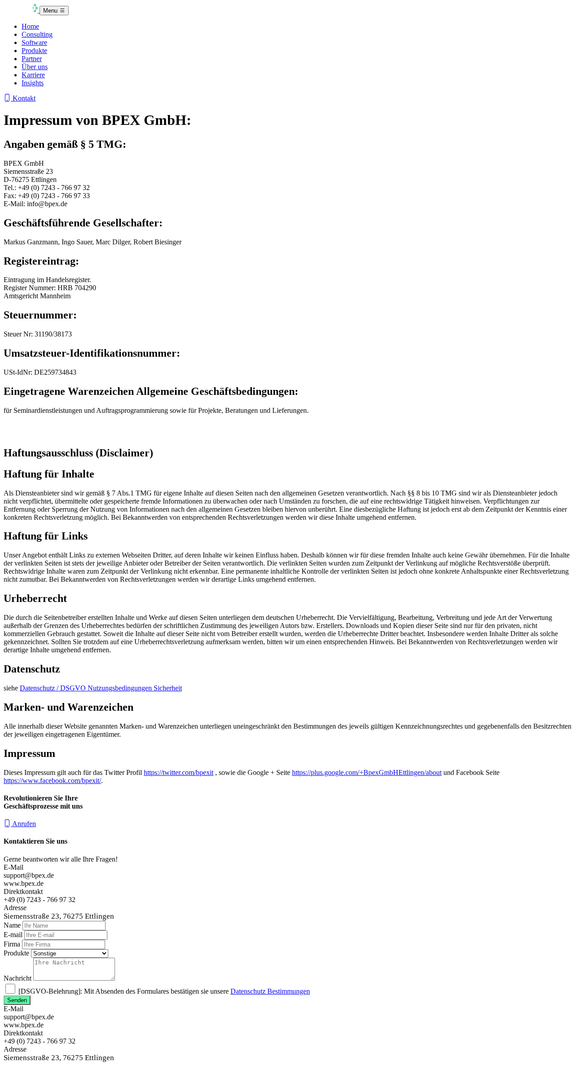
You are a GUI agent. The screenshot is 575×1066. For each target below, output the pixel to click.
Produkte (34, 50)
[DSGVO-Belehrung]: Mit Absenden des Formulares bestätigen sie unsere (164, 991)
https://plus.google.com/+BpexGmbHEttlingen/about (367, 772)
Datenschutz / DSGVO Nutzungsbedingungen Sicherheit (101, 688)
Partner (32, 58)
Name (12, 925)
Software (34, 42)
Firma (12, 944)
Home (30, 26)
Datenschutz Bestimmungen (270, 991)
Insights (33, 83)
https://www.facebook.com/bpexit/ (52, 780)
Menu (51, 10)
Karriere (33, 75)
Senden (17, 1000)
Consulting (37, 34)
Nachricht (17, 978)
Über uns (35, 67)
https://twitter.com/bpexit (178, 772)
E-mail (13, 934)
